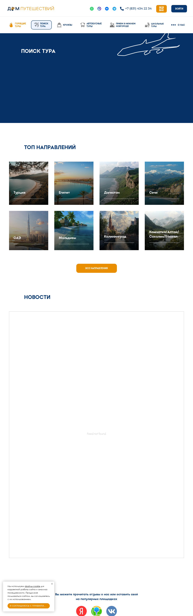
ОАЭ (17, 238)
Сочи (153, 192)
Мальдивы (67, 238)
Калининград (115, 236)
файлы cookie (32, 586)
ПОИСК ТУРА (44, 25)
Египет (64, 192)
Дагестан (112, 192)
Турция (19, 192)
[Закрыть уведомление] (52, 583)
